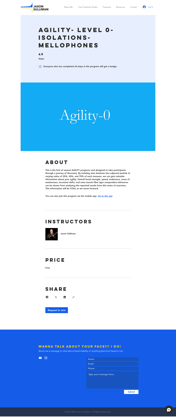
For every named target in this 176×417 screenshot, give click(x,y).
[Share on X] (55, 297)
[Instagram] (46, 358)
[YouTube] (40, 358)
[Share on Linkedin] (64, 297)
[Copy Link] (73, 297)
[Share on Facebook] (47, 297)
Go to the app (105, 196)
